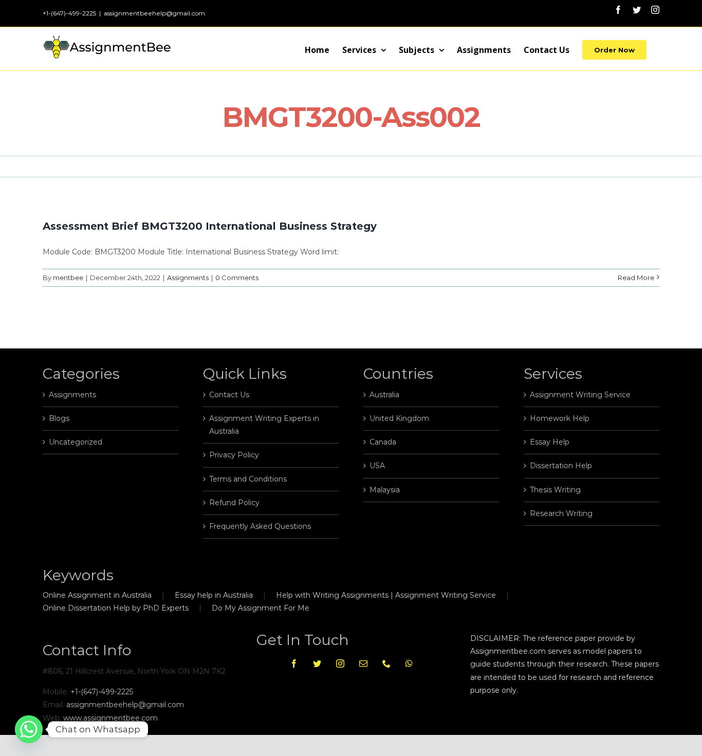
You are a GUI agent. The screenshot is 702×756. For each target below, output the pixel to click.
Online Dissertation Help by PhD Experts (116, 608)
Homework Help (559, 418)
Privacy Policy (234, 454)
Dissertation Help (561, 465)
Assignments (188, 277)
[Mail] (363, 663)
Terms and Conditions (248, 479)
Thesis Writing (555, 489)
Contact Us (229, 394)
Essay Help (549, 442)
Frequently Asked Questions (260, 526)
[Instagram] (340, 663)
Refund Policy (234, 502)
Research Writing (561, 513)
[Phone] (386, 663)
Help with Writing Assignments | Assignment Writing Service (386, 595)
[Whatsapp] (409, 663)
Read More (636, 277)
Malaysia (385, 489)
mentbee (68, 277)
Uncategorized (75, 442)
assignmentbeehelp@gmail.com (154, 13)
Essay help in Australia (214, 595)
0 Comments (236, 277)
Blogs (59, 418)
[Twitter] (317, 663)
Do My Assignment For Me (260, 608)
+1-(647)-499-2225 (101, 691)
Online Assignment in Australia (97, 595)
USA (377, 465)
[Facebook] (294, 663)
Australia (384, 394)
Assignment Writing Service (580, 394)
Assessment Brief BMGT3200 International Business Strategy (210, 226)
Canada (383, 442)
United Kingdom (399, 418)
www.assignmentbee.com (110, 718)
